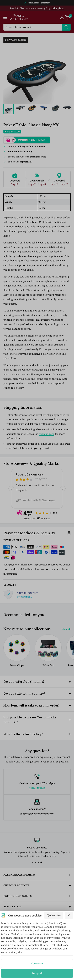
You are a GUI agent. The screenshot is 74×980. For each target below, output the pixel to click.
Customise (37, 963)
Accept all (37, 973)
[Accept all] (69, 915)
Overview (55, 915)
